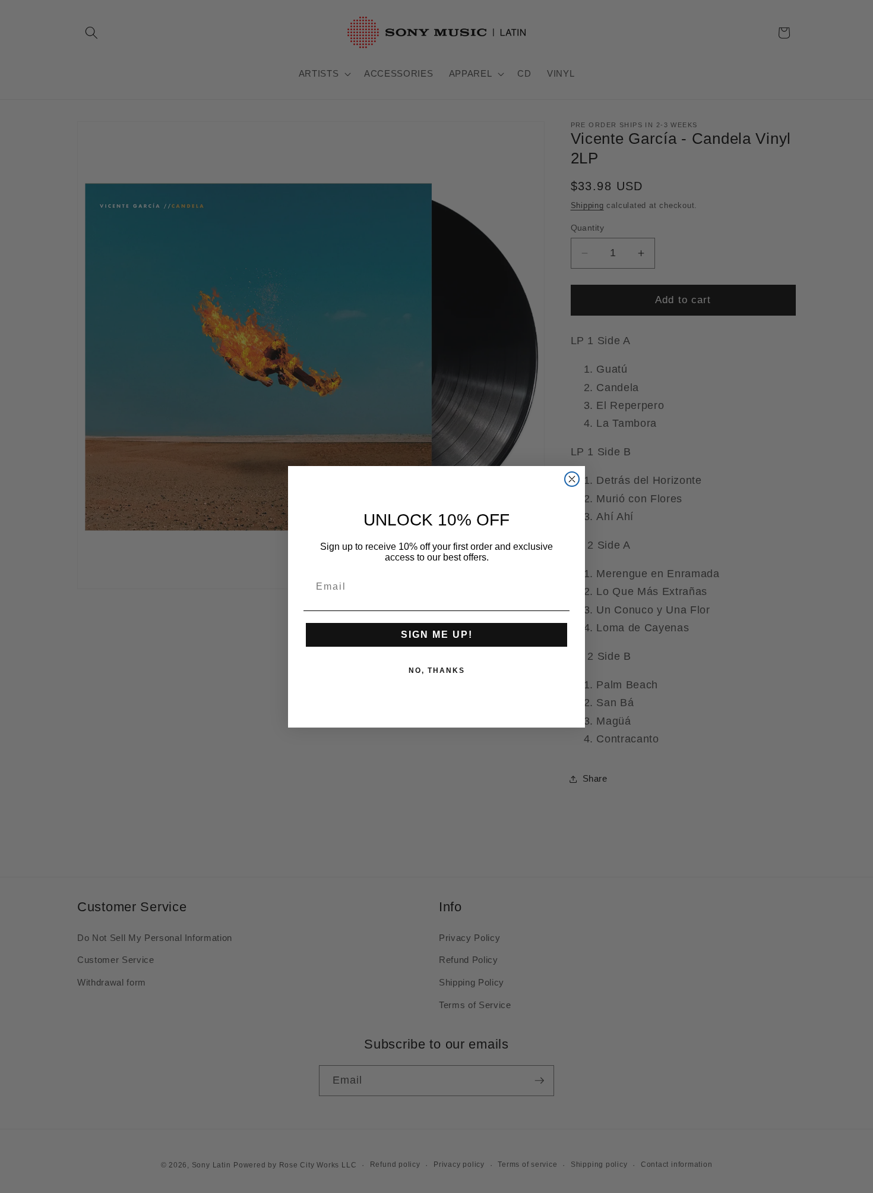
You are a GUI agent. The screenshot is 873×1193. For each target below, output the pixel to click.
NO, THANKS (437, 670)
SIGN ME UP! (437, 634)
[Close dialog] (572, 479)
